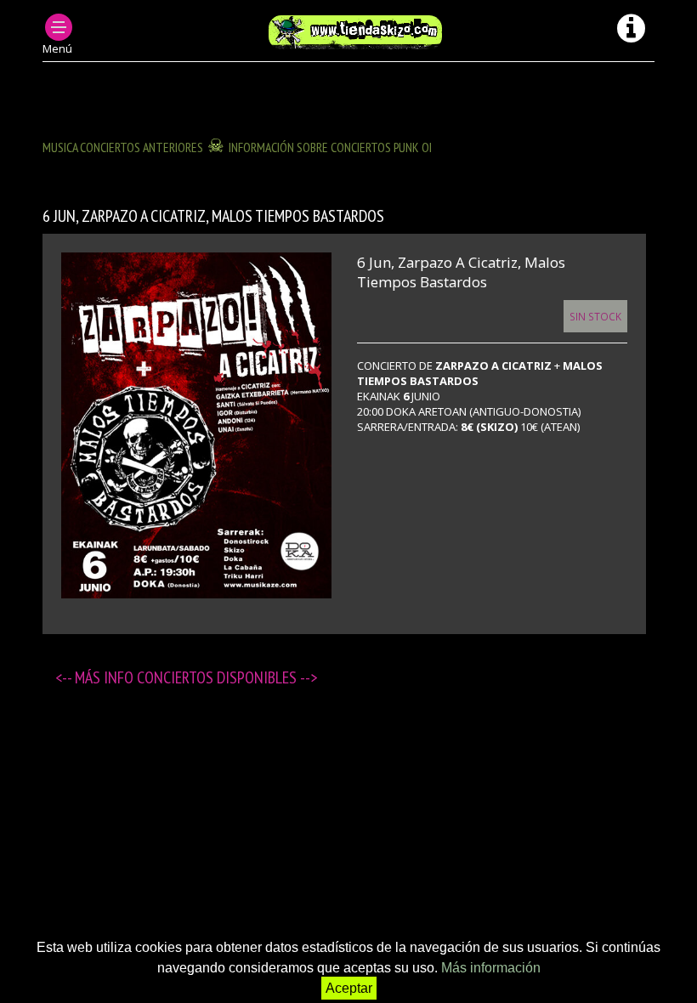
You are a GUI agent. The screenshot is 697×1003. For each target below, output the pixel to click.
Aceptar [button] (349, 988)
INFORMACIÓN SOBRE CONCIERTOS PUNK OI (330, 147)
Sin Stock (595, 316)
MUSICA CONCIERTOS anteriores (122, 147)
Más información (491, 967)
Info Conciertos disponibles (202, 677)
